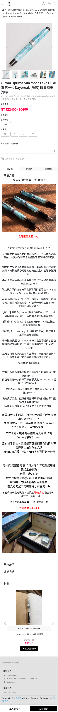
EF (5, 134)
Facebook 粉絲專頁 (11, 662)
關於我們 (12, 692)
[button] (52, 47)
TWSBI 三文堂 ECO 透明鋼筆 (29, 634)
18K (5, 124)
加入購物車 (14, 708)
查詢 (5, 692)
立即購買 (43, 708)
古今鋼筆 (17, 698)
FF (33, 134)
